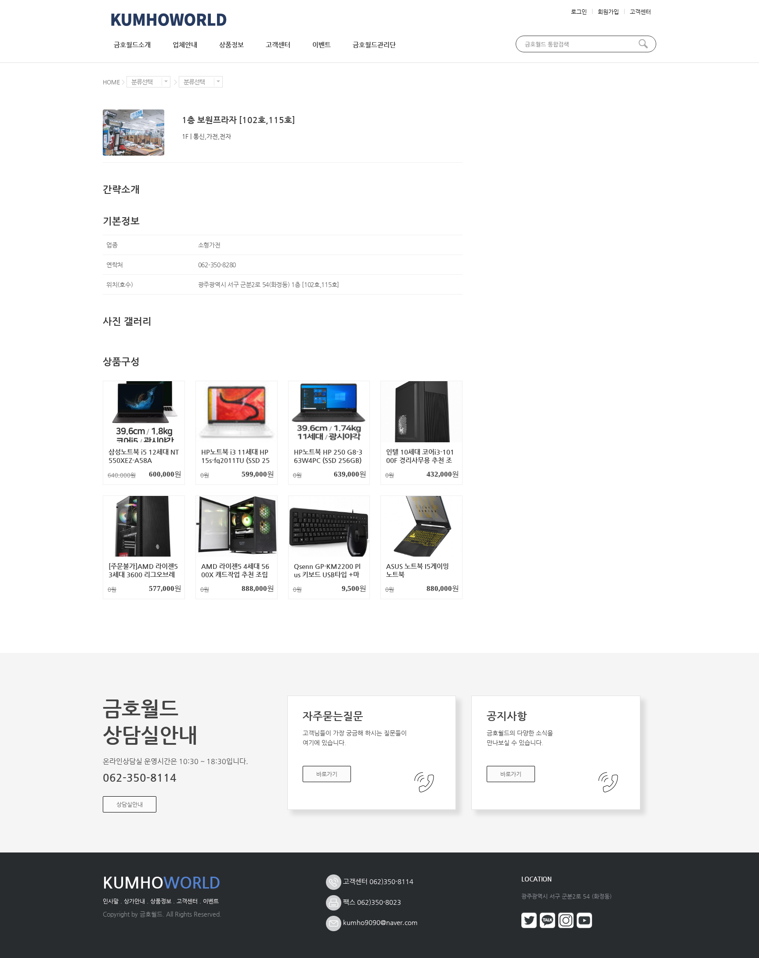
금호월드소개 (132, 44)
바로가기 (326, 774)
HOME (111, 82)
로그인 (579, 12)
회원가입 (608, 12)
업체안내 (185, 44)
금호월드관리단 (374, 44)
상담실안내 (129, 804)
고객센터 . (189, 901)
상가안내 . (136, 901)
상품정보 (231, 44)
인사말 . (112, 901)
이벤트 (321, 44)
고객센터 (640, 12)
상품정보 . (162, 901)
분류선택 (141, 81)
